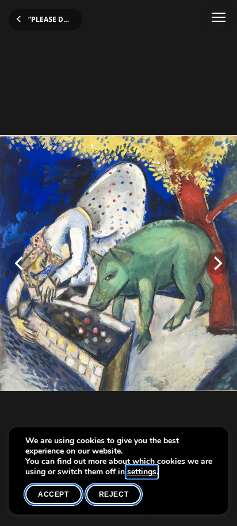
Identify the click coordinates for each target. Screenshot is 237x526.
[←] (20, 263)
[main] (118, 263)
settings (141, 472)
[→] (216, 263)
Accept (53, 494)
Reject (114, 494)
